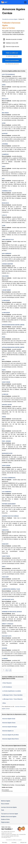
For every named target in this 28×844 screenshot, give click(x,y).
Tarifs (2, 810)
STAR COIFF (5, 577)
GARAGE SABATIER (7, 264)
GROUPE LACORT (7, 404)
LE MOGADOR (6, 300)
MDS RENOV (5, 113)
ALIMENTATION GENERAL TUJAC (11, 589)
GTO (3, 178)
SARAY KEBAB (6, 382)
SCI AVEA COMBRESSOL (9, 477)
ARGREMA (5, 144)
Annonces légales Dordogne (9, 726)
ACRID (3, 123)
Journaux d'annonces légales (9, 807)
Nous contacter (5, 803)
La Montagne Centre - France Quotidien (12, 695)
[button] (25, 2)
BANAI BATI (5, 544)
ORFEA (4, 417)
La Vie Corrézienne (7, 687)
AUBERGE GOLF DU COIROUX (10, 516)
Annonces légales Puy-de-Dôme (10, 734)
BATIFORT (5, 133)
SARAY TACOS (6, 556)
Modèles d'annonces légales (8, 816)
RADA (3, 337)
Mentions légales (5, 801)
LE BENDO (5, 658)
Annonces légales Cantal (8, 718)
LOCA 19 (4, 215)
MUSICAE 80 (5, 203)
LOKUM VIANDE (6, 290)
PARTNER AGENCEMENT (9, 504)
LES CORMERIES (6, 491)
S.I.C (3, 429)
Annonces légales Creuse (8, 722)
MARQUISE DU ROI (7, 453)
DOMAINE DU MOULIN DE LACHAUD (12, 611)
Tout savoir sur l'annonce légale (9, 813)
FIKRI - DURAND (6, 441)
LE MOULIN (5, 394)
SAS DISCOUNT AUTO (8, 599)
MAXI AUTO (5, 99)
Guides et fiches (5, 819)
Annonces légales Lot (8, 730)
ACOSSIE (4, 648)
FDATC (4, 370)
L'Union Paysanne (7, 683)
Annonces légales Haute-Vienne (10, 738)
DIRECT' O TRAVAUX (7, 624)
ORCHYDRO (5, 276)
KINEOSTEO (5, 530)
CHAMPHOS (5, 154)
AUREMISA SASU (6, 191)
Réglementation (5, 822)
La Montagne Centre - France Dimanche (12, 699)
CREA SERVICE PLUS (8, 239)
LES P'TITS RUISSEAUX (8, 74)
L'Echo (4, 703)
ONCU (3, 166)
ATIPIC (4, 85)
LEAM (3, 225)
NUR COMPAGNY (6, 253)
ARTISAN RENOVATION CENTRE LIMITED (13, 325)
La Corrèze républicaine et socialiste (11, 691)
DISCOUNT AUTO (6, 636)
